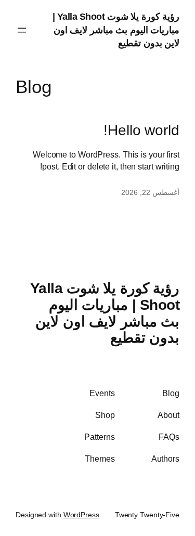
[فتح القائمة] (22, 30)
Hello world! (141, 130)
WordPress (81, 515)
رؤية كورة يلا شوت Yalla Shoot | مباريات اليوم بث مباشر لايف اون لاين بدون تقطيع (116, 29)
